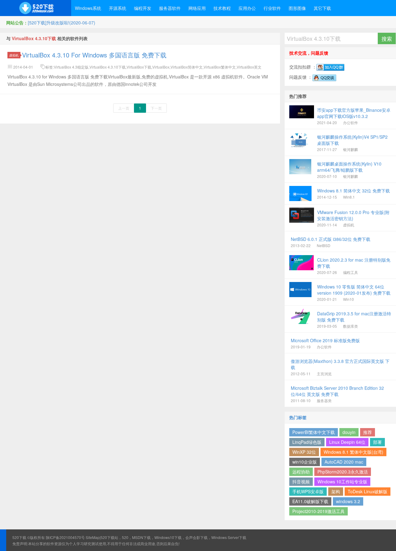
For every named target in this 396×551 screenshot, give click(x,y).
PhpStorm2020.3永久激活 (342, 472)
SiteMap (93, 537)
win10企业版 (304, 462)
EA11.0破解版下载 (310, 501)
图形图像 (297, 8)
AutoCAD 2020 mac (344, 462)
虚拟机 (14, 55)
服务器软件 (170, 8)
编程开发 (142, 8)
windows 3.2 (348, 501)
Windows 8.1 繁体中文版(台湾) (353, 452)
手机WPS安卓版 (308, 491)
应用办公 (247, 8)
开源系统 (117, 8)
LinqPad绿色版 (306, 442)
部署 (377, 442)
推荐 (367, 432)
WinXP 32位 (304, 452)
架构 (335, 491)
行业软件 (272, 8)
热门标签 (298, 417)
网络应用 (197, 8)
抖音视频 (301, 481)
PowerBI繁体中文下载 (313, 432)
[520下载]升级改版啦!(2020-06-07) (61, 22)
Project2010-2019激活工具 (318, 511)
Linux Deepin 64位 (347, 442)
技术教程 (222, 8)
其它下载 (322, 8)
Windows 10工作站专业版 (342, 481)
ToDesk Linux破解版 (367, 491)
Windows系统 (88, 8)
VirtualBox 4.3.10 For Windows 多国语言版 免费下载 (94, 54)
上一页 (123, 108)
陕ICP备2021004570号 (65, 537)
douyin (348, 432)
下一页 (156, 108)
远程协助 (301, 472)
